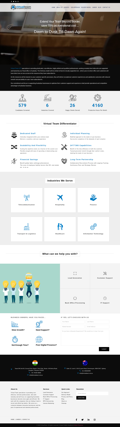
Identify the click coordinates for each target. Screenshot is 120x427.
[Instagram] (18, 1)
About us (59, 7)
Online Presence (78, 425)
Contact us (106, 7)
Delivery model (86, 7)
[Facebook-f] (11, 1)
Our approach (75, 7)
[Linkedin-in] (15, 1)
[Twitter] (13, 1)
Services (66, 7)
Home (53, 7)
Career (94, 7)
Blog (99, 7)
